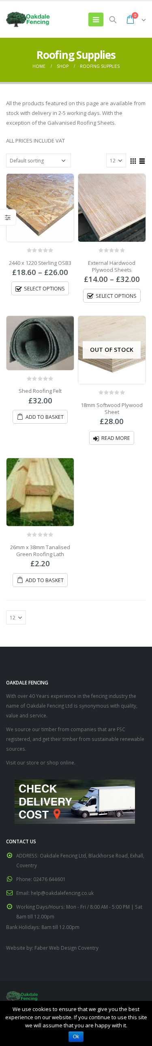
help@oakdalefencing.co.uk (62, 893)
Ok (76, 1037)
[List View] (142, 160)
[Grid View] (133, 160)
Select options (44, 288)
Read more (115, 438)
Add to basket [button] (45, 417)
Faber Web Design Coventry (66, 947)
